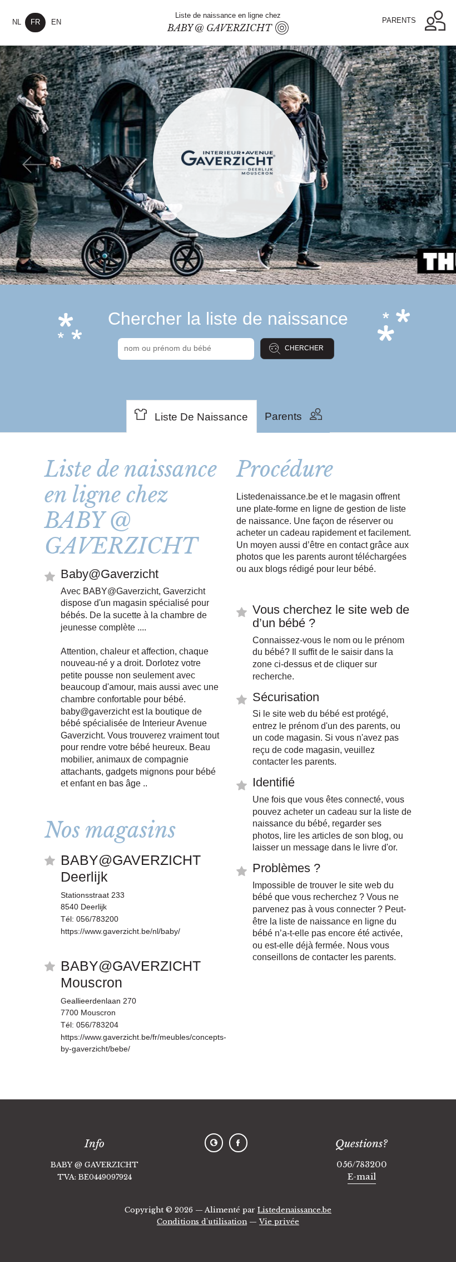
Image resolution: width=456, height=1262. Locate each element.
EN (56, 22)
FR (35, 22)
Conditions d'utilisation (202, 1221)
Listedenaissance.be (294, 1210)
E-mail (362, 1177)
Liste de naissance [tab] (201, 417)
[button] (435, 21)
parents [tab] (283, 416)
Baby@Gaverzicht (109, 574)
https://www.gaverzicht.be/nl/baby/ (120, 931)
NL (16, 22)
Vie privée (279, 1221)
